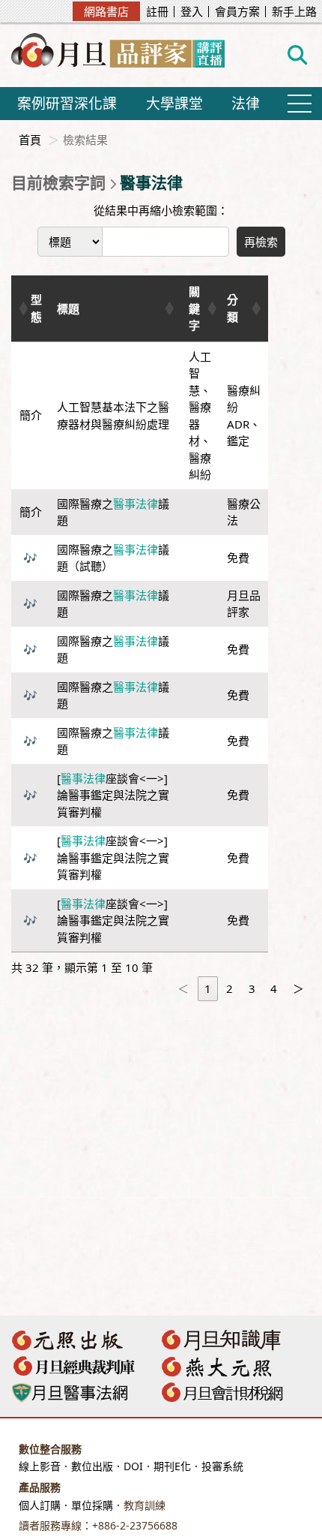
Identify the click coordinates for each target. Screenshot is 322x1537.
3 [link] (252, 988)
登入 (191, 11)
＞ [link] (298, 988)
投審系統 (222, 1466)
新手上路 (294, 11)
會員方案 (237, 11)
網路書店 (106, 11)
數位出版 (92, 1466)
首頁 (30, 139)
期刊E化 (172, 1466)
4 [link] (273, 988)
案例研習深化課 (67, 103)
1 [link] (207, 988)
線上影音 (40, 1466)
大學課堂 (174, 103)
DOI (133, 1466)
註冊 (157, 11)
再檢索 (261, 241)
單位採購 (92, 1505)
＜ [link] (183, 988)
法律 (245, 103)
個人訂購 (40, 1505)
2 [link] (229, 988)
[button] (22, 308)
